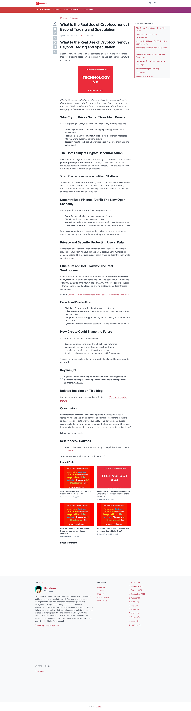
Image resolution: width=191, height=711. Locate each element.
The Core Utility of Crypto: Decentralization (146, 35)
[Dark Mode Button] (150, 3)
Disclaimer (101, 594)
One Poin (99, 706)
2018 (134, 613)
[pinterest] (55, 47)
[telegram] (55, 43)
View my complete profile (47, 625)
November (136, 586)
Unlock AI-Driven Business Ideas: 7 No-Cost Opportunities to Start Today (98, 295)
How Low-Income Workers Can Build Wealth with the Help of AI (76, 492)
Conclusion (140, 72)
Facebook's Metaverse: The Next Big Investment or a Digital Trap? (113, 529)
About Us (101, 587)
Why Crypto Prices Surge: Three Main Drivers (151, 29)
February (135, 625)
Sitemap (100, 590)
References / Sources (144, 76)
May (134, 605)
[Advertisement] (64, 645)
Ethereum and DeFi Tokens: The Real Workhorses (150, 55)
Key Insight (140, 65)
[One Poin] (41, 3)
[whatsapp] (55, 38)
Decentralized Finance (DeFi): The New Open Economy (151, 42)
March (134, 621)
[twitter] (55, 33)
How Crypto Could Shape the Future (150, 61)
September (137, 594)
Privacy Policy (103, 597)
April (134, 609)
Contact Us (102, 601)
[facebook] (55, 29)
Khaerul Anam (50, 588)
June (134, 602)
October (136, 590)
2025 (135, 582)
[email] (55, 52)
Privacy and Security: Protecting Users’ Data (151, 49)
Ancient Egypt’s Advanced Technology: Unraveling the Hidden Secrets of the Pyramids (114, 493)
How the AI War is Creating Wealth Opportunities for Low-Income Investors (75, 531)
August (135, 598)
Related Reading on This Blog (147, 69)
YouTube (69, 450)
